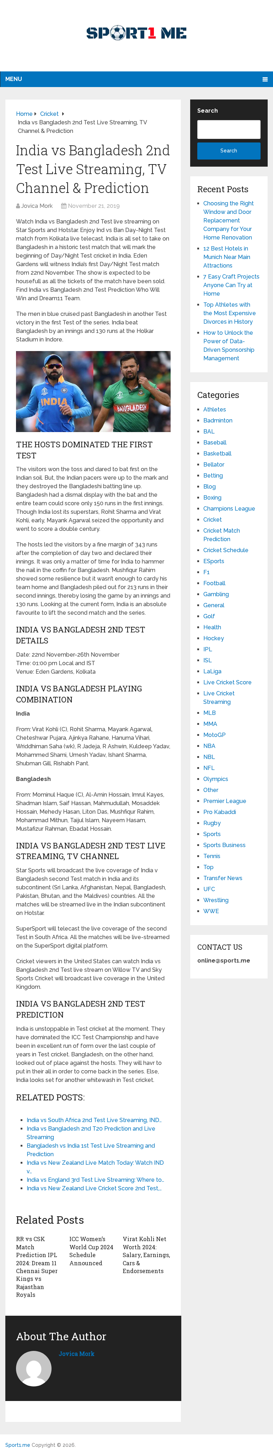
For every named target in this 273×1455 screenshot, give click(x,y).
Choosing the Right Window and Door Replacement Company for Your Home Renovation (228, 220)
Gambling (216, 594)
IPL (207, 649)
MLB (209, 713)
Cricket (212, 519)
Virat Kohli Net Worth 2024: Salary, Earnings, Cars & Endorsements (146, 1255)
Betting (213, 475)
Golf (209, 616)
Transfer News (222, 878)
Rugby (212, 823)
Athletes (214, 409)
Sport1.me (17, 1445)
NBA (209, 746)
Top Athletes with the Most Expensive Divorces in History (229, 313)
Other (210, 790)
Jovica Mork (37, 206)
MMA (210, 724)
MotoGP (214, 735)
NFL (209, 768)
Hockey (213, 638)
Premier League (224, 801)
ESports (213, 561)
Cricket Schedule (225, 550)
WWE (211, 911)
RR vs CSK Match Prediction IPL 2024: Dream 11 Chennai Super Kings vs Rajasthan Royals (37, 1266)
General (213, 605)
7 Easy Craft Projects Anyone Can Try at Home (231, 285)
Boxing (212, 497)
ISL (207, 660)
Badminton (217, 420)
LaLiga (212, 671)
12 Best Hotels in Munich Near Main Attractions (226, 257)
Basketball (217, 453)
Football (214, 583)
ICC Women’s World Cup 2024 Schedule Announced (91, 1250)
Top (208, 867)
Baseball (214, 442)
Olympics (215, 779)
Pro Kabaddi (219, 812)
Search (207, 110)
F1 (206, 572)
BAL (209, 431)
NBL (209, 757)
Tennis (211, 856)
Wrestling (216, 900)
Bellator (213, 464)
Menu (13, 79)
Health (212, 627)
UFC (209, 889)
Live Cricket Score (227, 682)
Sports (212, 834)
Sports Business (224, 845)
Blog (209, 486)
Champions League (229, 508)
